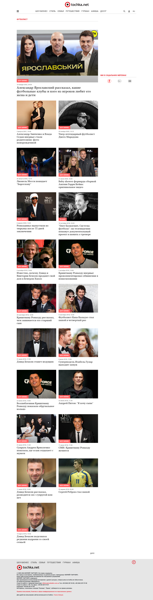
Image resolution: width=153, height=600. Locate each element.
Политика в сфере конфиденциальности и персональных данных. (51, 591)
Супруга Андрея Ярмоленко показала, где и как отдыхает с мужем (35, 450)
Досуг (103, 11)
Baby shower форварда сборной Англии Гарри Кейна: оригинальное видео (77, 184)
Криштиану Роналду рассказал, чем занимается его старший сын (35, 320)
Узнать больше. (58, 595)
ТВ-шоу (63, 219)
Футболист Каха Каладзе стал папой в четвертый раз (76, 319)
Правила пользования (23, 591)
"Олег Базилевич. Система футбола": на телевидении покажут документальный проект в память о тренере (75, 230)
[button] (129, 11)
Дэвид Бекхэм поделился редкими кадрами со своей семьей (33, 539)
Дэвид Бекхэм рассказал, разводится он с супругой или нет (34, 494)
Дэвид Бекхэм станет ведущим (35, 361)
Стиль (52, 11)
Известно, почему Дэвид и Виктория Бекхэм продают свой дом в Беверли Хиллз (36, 275)
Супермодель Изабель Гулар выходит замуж (76, 363)
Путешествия (72, 11)
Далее (92, 553)
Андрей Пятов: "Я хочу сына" (76, 403)
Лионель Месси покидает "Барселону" (32, 183)
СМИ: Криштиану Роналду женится (74, 449)
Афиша (94, 11)
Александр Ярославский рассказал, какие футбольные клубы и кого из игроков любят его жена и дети (54, 91)
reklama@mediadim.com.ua (50, 583)
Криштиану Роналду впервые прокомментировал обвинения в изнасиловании (78, 275)
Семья (60, 11)
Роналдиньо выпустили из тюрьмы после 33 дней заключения (32, 228)
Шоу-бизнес (41, 11)
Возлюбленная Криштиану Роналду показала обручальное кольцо (35, 406)
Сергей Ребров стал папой (74, 491)
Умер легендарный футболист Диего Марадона (77, 135)
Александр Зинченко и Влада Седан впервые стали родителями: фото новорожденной (34, 138)
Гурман (85, 11)
